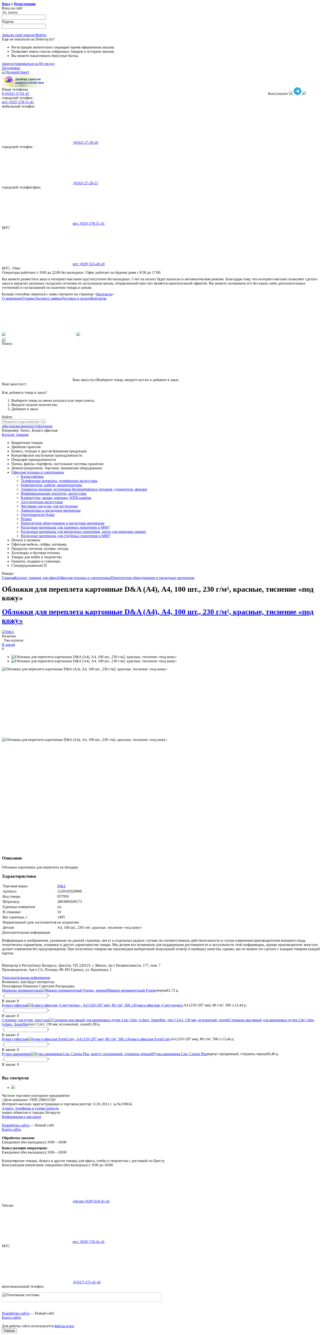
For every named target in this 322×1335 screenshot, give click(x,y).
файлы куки (64, 1326)
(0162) (85, 143)
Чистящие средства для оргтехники (49, 506)
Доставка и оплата (76, 298)
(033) (89, 223)
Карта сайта (11, 1129)
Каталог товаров (15, 435)
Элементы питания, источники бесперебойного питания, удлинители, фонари (84, 489)
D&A (61, 886)
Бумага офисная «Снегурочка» (158, 1005)
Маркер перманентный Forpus (132, 990)
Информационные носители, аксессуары (54, 493)
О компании (12, 298)
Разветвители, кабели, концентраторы (51, 485)
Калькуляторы (32, 476)
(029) (89, 264)
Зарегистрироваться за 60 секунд (28, 64)
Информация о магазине (21, 1117)
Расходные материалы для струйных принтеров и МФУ (65, 536)
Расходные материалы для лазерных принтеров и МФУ (65, 527)
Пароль (8, 22)
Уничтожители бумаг (38, 515)
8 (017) (87, 1282)
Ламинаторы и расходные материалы (51, 510)
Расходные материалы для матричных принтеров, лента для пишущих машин (83, 532)
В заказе (8, 645)
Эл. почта (9, 12)
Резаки (26, 519)
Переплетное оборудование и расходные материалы (62, 523)
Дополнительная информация (26, 978)
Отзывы (28, 298)
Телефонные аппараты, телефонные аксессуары (59, 481)
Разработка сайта (16, 1125)
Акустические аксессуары (42, 502)
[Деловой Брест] (15, 72)
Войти (41, 35)
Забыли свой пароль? (19, 35)
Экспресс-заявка (48, 298)
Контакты (104, 294)
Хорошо (9, 1330)
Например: (11, 430)
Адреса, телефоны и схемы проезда (30, 1108)
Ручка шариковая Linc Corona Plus (180, 1054)
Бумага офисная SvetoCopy (149, 1039)
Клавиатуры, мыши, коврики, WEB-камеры (56, 498)
